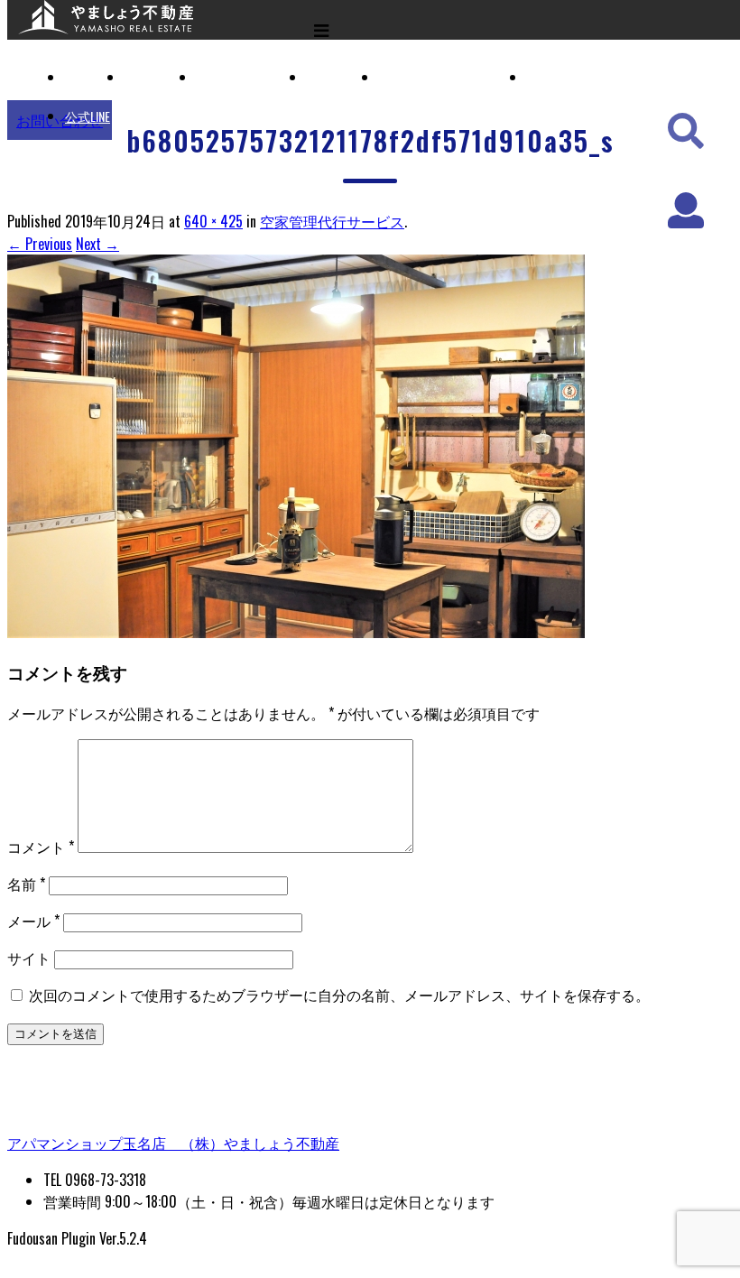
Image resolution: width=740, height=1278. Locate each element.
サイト (29, 957)
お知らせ (552, 77)
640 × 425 (213, 221)
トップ (84, 77)
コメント (40, 846)
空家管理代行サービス (442, 77)
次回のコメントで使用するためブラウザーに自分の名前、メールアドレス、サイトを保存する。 (339, 994)
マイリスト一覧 (241, 77)
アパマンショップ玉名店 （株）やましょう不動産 (173, 1142)
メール (33, 920)
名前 (26, 883)
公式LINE (87, 115)
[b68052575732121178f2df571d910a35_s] (296, 632)
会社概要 (332, 77)
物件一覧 (150, 77)
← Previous (39, 244)
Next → (97, 244)
